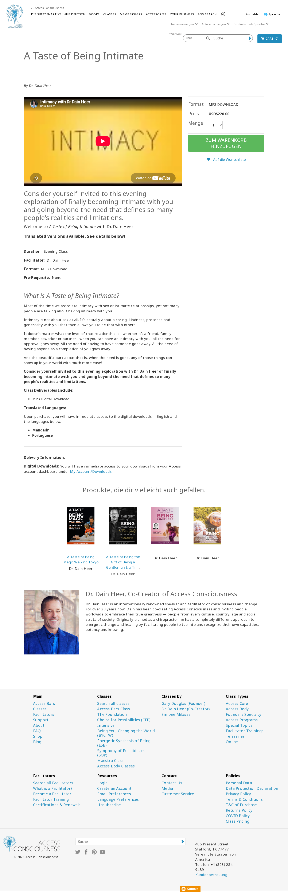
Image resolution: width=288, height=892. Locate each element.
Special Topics (239, 725)
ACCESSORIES (156, 14)
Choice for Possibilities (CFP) (123, 720)
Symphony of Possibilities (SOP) (121, 752)
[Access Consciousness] (14, 16)
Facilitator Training (51, 799)
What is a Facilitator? (52, 788)
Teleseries (235, 736)
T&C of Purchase (241, 805)
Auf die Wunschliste (229, 159)
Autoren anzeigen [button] (214, 24)
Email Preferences (114, 794)
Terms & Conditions (244, 799)
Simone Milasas (175, 714)
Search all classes (113, 703)
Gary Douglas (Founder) (183, 703)
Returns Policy (239, 810)
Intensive (105, 725)
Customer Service (177, 794)
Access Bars (44, 703)
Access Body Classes (116, 766)
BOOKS (94, 14)
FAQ (37, 731)
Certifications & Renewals (57, 805)
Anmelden (253, 14)
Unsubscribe (109, 805)
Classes (40, 709)
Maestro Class (110, 760)
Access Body (237, 709)
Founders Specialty (243, 714)
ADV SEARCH (207, 14)
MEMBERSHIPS (131, 14)
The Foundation (112, 714)
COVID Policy (238, 816)
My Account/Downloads (91, 471)
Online (232, 742)
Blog (37, 742)
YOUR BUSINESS (182, 14)
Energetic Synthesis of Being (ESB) (124, 743)
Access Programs (242, 720)
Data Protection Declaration (252, 788)
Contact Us (171, 783)
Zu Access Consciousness (47, 8)
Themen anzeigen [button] (182, 24)
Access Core (237, 703)
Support (40, 720)
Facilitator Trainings (245, 731)
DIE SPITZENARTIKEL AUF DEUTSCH (58, 14)
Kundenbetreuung (211, 874)
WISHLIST (176, 33)
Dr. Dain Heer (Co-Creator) (185, 709)
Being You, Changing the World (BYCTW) (126, 733)
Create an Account (114, 788)
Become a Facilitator (52, 794)
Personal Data (239, 783)
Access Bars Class (113, 709)
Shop (38, 736)
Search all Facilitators (53, 783)
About (39, 725)
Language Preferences (118, 799)
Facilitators (43, 714)
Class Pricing (237, 821)
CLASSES (109, 14)
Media (167, 788)
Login (102, 783)
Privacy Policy (238, 794)
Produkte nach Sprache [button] (250, 24)
